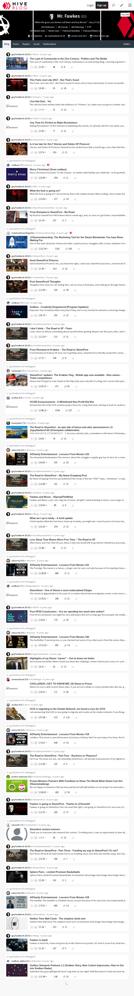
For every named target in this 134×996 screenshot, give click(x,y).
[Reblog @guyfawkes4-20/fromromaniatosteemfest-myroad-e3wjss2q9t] (73, 220)
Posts (16, 44)
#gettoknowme (40, 653)
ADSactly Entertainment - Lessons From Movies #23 (59, 454)
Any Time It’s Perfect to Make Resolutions (53, 122)
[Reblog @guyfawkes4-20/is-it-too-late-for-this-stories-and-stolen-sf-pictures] (74, 152)
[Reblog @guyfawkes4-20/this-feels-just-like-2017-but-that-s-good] (73, 88)
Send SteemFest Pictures (44, 260)
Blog (6, 44)
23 (67, 315)
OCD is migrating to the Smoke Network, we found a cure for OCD (67, 708)
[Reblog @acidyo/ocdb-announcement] (78, 410)
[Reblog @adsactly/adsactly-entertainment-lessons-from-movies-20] (76, 645)
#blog (36, 513)
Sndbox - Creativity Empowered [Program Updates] (59, 307)
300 (70, 248)
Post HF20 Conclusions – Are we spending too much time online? (67, 611)
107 (70, 410)
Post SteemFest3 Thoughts (45, 281)
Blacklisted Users (37, 30)
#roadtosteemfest (42, 324)
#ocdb (28, 397)
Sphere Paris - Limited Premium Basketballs (55, 872)
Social (36, 44)
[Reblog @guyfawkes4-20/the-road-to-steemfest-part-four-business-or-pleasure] (74, 764)
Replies (26, 44)
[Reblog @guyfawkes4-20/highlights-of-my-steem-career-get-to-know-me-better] (73, 666)
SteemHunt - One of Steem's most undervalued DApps (61, 590)
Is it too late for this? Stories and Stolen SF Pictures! (60, 144)
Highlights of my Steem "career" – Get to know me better (62, 658)
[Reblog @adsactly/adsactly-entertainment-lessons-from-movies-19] (75, 742)
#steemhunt (39, 867)
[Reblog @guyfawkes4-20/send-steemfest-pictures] (74, 268)
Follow (125, 14)
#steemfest (39, 139)
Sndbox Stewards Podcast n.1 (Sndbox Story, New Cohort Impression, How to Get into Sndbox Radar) (77, 967)
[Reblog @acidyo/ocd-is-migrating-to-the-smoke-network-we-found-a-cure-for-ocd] (76, 717)
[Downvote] (35, 67)
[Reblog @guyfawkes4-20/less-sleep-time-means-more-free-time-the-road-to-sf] (73, 547)
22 (65, 109)
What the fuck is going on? (45, 190)
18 (67, 199)
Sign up (101, 5)
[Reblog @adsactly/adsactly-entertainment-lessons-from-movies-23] (75, 462)
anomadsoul (17, 679)
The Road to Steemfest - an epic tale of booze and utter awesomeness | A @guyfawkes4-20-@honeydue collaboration (71, 429)
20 (67, 619)
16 (67, 742)
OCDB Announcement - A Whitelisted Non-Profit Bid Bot (62, 401)
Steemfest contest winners (45, 829)
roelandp (16, 370)
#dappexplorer (32, 585)
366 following (77, 27)
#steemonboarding (45, 232)
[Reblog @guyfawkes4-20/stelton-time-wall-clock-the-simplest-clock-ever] (74, 926)
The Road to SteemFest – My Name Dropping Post (58, 475)
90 (67, 692)
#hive (35, 54)
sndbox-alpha (18, 961)
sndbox (15, 165)
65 (68, 386)
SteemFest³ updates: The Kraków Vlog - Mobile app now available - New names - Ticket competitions (75, 376)
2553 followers (47, 27)
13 (65, 547)
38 (67, 289)
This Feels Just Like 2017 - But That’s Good (54, 80)
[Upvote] (32, 67)
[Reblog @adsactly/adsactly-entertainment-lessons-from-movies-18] (75, 905)
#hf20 (36, 607)
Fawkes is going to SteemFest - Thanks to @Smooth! (60, 803)
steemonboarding (20, 232)
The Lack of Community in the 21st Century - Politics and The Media (68, 58)
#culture (37, 492)
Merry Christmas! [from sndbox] (48, 169)
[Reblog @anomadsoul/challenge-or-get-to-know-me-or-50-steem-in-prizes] (75, 692)
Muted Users (54, 30)
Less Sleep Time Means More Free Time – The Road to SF (62, 539)
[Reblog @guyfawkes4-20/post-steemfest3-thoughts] (75, 289)
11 (67, 177)
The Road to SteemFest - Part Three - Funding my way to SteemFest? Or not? (74, 850)
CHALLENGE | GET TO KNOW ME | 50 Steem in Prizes (61, 683)
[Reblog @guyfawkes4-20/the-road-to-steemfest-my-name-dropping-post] (75, 483)
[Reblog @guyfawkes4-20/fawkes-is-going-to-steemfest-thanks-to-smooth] (75, 812)
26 (65, 88)
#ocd (27, 704)
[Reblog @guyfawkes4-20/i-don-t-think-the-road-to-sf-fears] (75, 336)
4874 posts (63, 27)
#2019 (36, 118)
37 (67, 812)
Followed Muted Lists (92, 30)
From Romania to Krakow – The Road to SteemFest (59, 349)
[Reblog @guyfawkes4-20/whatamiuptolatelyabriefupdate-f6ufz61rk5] (75, 526)
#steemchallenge (42, 776)
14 (68, 645)
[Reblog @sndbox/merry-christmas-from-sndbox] (75, 177)
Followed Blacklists (71, 30)
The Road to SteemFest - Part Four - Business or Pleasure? (63, 755)
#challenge (36, 679)
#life (35, 186)
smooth (15, 824)
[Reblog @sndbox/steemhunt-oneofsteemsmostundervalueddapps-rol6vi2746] (76, 598)
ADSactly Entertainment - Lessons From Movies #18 (59, 897)
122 (68, 717)
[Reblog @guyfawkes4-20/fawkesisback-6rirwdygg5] (73, 948)
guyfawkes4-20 (19, 54)
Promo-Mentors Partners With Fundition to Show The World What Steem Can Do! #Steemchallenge (76, 782)
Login (90, 5)
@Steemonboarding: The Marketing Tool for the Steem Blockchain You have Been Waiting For (76, 239)
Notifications (49, 44)
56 (68, 792)
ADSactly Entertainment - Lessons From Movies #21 (59, 565)
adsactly (15, 450)
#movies (31, 450)
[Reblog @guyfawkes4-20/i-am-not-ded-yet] (73, 109)
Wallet (127, 44)
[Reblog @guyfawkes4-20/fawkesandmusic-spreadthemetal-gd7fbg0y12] (73, 505)
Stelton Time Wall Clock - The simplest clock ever (58, 918)
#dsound (36, 961)
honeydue (16, 423)
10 (65, 438)
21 (65, 130)
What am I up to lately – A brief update (51, 518)
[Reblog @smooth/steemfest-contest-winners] (73, 837)
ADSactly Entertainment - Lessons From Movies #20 (59, 636)
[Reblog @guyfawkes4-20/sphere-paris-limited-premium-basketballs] (73, 880)
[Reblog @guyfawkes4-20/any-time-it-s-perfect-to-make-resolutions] (73, 130)
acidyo (14, 397)
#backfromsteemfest (43, 207)
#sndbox (32, 423)
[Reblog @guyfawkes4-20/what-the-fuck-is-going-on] (75, 199)
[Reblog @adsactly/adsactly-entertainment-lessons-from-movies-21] (76, 573)
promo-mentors (19, 776)
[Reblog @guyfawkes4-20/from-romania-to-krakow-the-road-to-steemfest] (73, 358)
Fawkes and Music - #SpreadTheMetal (51, 496)
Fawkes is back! (39, 940)
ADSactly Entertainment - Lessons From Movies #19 (59, 734)
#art (27, 302)
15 (66, 152)
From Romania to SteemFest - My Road (52, 212)
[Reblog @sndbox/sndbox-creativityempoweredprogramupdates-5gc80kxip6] (75, 315)
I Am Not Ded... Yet (40, 101)
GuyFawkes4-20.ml (56, 36)
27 (67, 483)
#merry (28, 165)
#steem (37, 97)
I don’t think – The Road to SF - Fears (51, 328)
